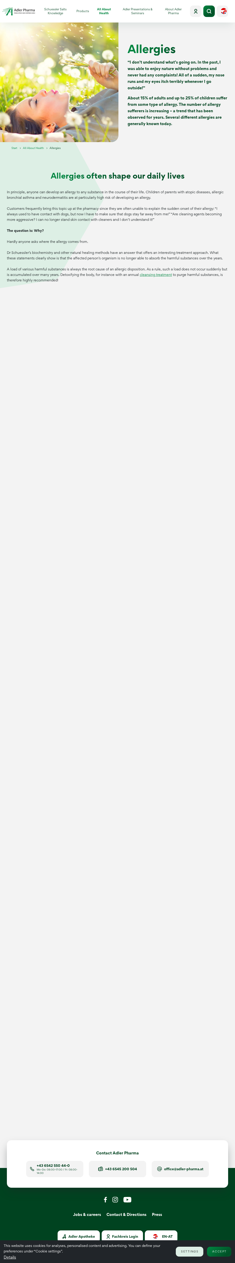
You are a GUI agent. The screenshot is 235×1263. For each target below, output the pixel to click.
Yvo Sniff (149, 1097)
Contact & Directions (126, 1214)
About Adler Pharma (173, 11)
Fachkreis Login (124, 1236)
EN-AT (167, 1237)
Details (10, 1257)
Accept (219, 1251)
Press (157, 1214)
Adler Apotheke (81, 1236)
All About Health (107, 11)
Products (82, 11)
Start (14, 148)
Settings (190, 1251)
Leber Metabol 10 (99, 1094)
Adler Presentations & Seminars (138, 11)
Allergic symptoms (31, 589)
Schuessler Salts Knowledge (55, 11)
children (91, 519)
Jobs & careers (87, 1214)
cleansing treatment (156, 274)
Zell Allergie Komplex (35, 1100)
